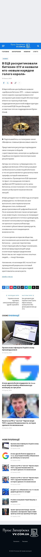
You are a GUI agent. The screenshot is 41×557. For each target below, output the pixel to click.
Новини (27, 51)
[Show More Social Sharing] (19, 83)
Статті (35, 51)
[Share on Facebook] (3, 83)
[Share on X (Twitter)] (7, 83)
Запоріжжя (16, 51)
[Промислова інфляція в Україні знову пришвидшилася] (20, 333)
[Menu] (3, 46)
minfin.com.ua (7, 277)
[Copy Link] (15, 83)
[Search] (38, 46)
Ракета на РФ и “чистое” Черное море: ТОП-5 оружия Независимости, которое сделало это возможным (19, 423)
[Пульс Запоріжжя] (20, 46)
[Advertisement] (20, 21)
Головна (5, 51)
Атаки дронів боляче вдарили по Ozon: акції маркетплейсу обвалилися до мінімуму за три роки (18, 385)
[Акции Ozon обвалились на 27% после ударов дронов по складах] (5, 491)
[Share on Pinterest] (11, 83)
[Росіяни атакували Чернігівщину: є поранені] (5, 501)
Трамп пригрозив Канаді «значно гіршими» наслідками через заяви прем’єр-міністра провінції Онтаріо (24, 511)
